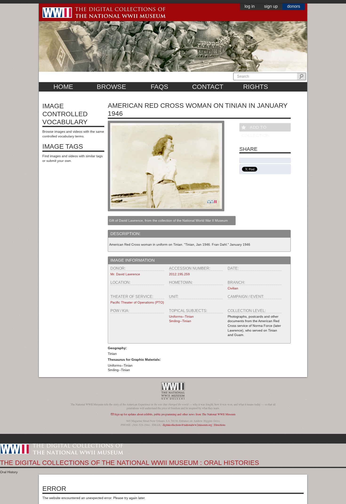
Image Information (132, 260)
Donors (293, 6)
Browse (111, 86)
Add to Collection (255, 128)
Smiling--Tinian (180, 321)
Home (63, 86)
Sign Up (271, 6)
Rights (255, 86)
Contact (207, 86)
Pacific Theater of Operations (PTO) (137, 302)
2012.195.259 (179, 274)
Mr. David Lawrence (125, 274)
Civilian (233, 288)
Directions (219, 425)
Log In (250, 6)
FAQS (159, 86)
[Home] (61, 449)
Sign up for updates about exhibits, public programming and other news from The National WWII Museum (174, 414)
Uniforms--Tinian (181, 316)
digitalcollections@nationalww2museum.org (187, 425)
